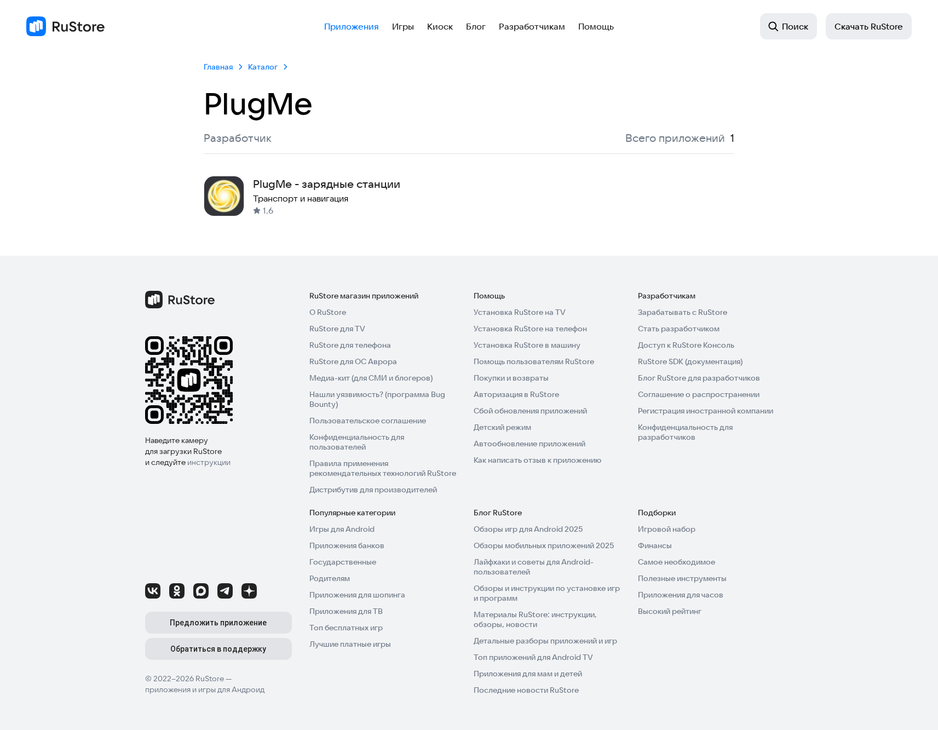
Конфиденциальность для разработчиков (685, 432)
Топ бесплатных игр (346, 628)
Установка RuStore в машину (527, 345)
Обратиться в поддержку (218, 649)
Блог (476, 26)
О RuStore (327, 312)
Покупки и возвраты (511, 378)
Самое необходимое (676, 562)
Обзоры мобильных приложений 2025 (544, 545)
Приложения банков (346, 545)
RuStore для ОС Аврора (353, 361)
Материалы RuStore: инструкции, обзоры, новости (535, 619)
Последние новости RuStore (526, 690)
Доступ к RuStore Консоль (686, 345)
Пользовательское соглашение (367, 421)
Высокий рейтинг (669, 611)
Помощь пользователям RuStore (534, 361)
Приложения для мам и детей (528, 674)
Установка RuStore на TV (520, 312)
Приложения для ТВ (346, 611)
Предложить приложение (218, 622)
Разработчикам (532, 26)
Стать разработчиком (679, 329)
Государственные (342, 562)
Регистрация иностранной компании (705, 411)
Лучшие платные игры (350, 644)
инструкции (209, 462)
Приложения (351, 26)
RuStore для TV (337, 329)
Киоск (440, 26)
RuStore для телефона (350, 345)
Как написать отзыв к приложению (537, 460)
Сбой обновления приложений (530, 411)
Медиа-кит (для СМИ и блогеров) (371, 378)
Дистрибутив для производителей (373, 490)
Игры (403, 26)
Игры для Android (342, 529)
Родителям (329, 578)
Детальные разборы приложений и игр (545, 641)
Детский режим (502, 427)
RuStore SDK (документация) (690, 361)
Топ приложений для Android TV (533, 657)
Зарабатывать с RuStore (682, 312)
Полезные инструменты (682, 578)
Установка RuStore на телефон (530, 329)
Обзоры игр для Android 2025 (528, 529)
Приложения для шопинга (357, 595)
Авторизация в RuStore (516, 394)
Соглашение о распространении (698, 394)
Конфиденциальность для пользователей (356, 442)
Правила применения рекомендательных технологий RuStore (382, 468)
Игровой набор (666, 529)
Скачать (869, 26)
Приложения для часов (680, 595)
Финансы (655, 545)
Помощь (596, 26)
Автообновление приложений (529, 444)
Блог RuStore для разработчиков (699, 378)
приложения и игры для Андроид (204, 689)
